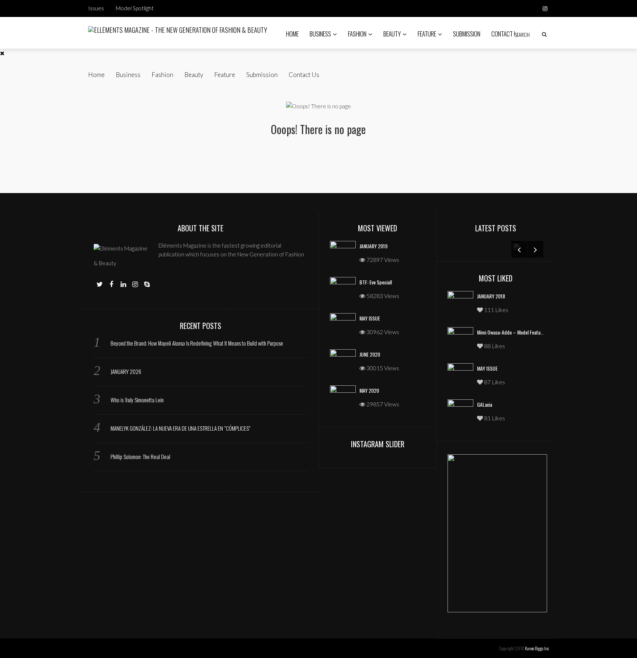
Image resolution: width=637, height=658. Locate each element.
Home (292, 33)
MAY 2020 (369, 390)
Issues (96, 8)
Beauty (392, 33)
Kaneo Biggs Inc (537, 648)
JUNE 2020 (369, 354)
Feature (427, 33)
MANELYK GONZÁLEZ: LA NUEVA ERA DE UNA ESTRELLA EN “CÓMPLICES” (180, 428)
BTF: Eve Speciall (375, 282)
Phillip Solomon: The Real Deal (140, 456)
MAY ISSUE (369, 318)
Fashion (357, 33)
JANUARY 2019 (373, 246)
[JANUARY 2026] (448, 245)
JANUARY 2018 (491, 296)
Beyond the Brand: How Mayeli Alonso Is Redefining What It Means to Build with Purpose (197, 343)
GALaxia (484, 404)
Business (320, 33)
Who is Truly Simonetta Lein (137, 400)
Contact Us (505, 33)
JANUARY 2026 (126, 371)
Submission (466, 33)
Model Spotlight (135, 8)
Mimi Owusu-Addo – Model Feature (510, 332)
